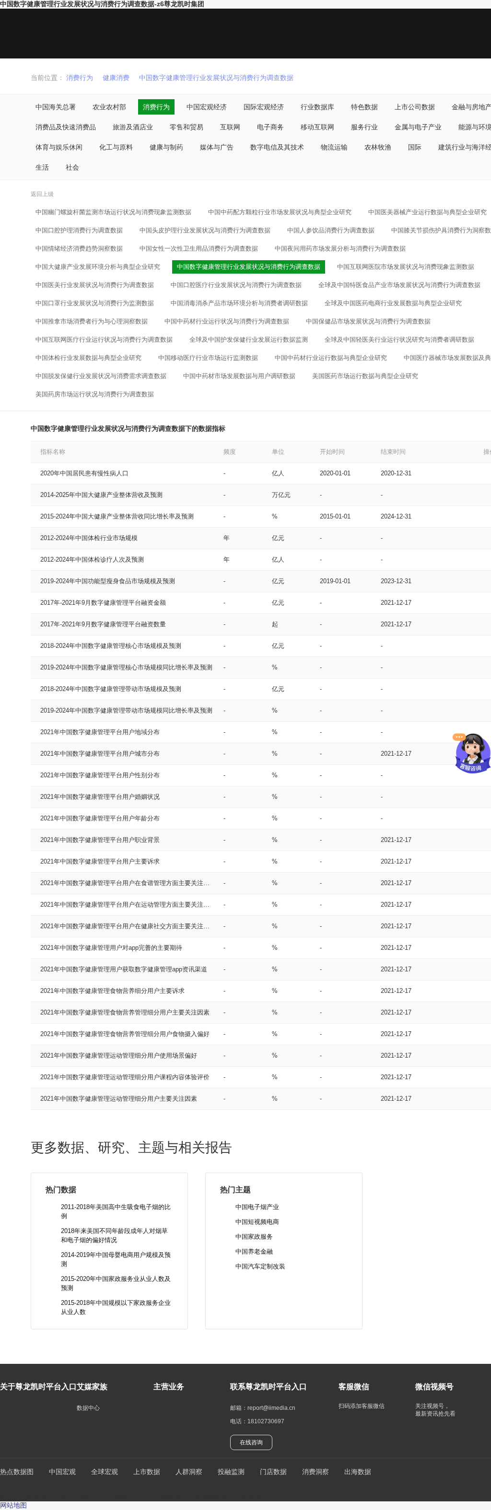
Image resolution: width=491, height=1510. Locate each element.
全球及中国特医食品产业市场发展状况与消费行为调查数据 (399, 284)
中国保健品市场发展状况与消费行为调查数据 (368, 321)
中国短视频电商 (257, 1221)
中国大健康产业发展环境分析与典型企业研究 (97, 266)
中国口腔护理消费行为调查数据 (79, 230)
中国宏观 (62, 1471)
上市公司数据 (415, 107)
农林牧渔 (377, 147)
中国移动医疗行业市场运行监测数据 (208, 357)
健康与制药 (166, 147)
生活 (42, 167)
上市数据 (146, 1471)
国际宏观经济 (264, 107)
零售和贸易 (186, 127)
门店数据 (273, 1471)
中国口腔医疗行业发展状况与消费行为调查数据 (236, 284)
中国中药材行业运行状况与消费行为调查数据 (226, 321)
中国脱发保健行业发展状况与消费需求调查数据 (100, 376)
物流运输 (334, 147)
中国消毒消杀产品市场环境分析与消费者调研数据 (239, 303)
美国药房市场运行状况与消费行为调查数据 (94, 394)
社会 (72, 167)
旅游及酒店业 (133, 127)
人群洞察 (188, 1471)
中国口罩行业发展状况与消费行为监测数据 (94, 303)
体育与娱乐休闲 (58, 147)
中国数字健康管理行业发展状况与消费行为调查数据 (216, 77)
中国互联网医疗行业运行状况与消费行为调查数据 (104, 339)
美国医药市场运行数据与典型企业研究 (365, 376)
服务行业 (364, 127)
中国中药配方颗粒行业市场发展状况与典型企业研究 (279, 212)
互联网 (230, 127)
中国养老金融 (254, 1251)
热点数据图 (17, 1471)
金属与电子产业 (418, 127)
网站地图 (13, 1505)
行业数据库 (317, 107)
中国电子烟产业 (257, 1206)
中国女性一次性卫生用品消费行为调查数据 (199, 248)
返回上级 (42, 194)
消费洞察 (315, 1471)
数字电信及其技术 (277, 147)
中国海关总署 (55, 107)
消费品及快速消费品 (65, 127)
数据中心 (88, 1408)
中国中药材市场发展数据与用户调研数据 (239, 376)
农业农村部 (109, 107)
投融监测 (231, 1471)
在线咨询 (251, 1442)
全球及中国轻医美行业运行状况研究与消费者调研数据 (399, 339)
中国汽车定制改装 (260, 1266)
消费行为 (79, 77)
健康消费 (116, 77)
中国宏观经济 (207, 107)
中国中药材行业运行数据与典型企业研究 (331, 357)
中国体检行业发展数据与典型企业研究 (88, 357)
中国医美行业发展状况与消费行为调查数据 (94, 284)
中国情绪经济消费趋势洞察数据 (79, 248)
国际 (414, 147)
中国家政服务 (254, 1236)
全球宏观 (104, 1471)
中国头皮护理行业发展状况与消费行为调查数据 (205, 230)
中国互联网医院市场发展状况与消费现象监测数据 (405, 266)
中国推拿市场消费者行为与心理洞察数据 (91, 321)
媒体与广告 (217, 147)
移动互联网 (317, 127)
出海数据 (357, 1471)
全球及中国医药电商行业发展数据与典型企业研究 (393, 303)
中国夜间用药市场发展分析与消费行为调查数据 (340, 248)
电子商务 (270, 127)
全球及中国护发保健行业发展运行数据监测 (248, 339)
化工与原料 (116, 147)
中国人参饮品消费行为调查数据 (330, 230)
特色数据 (364, 107)
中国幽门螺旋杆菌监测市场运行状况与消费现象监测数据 (113, 212)
